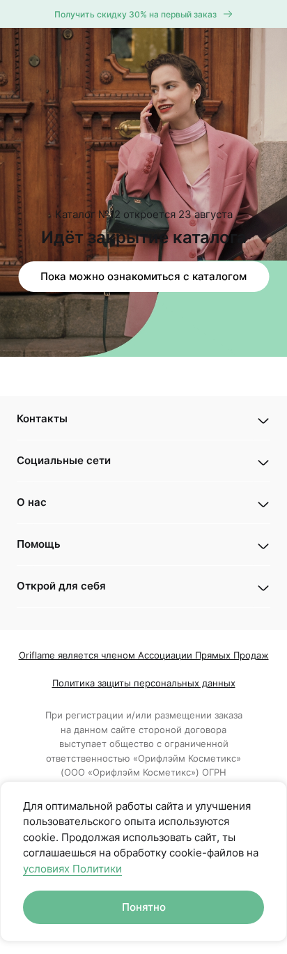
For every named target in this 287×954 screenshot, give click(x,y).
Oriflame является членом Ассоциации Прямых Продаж (144, 655)
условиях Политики (72, 868)
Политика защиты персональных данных (143, 682)
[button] (143, 419)
